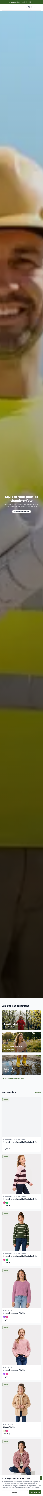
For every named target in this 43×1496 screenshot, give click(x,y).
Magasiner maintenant (21, 512)
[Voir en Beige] (4, 1431)
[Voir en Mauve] (4, 1317)
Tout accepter (35, 1492)
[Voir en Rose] (4, 1203)
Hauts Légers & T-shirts (13, 1046)
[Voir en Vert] (7, 1203)
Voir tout (38, 1092)
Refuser (14, 1492)
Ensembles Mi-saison (12, 1024)
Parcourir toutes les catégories (13, 1078)
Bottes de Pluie (10, 1069)
